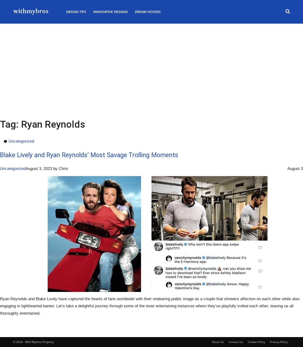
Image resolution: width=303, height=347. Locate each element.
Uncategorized (21, 141)
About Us (218, 342)
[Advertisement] (151, 59)
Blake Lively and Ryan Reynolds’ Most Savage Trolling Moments (89, 155)
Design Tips (76, 11)
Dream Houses (148, 11)
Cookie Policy (256, 342)
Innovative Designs (110, 11)
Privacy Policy (279, 342)
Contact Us (236, 342)
